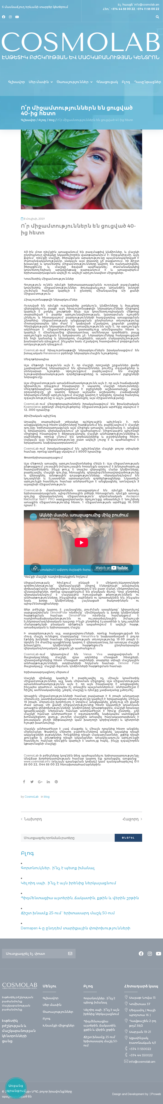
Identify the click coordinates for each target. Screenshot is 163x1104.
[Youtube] (17, 16)
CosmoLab (32, 796)
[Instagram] (10, 16)
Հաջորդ (131, 819)
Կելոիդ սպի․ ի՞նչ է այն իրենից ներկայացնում (68, 883)
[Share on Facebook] (24, 781)
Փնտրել (128, 837)
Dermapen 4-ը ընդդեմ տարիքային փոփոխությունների (75, 928)
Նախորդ (33, 819)
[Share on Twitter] (32, 781)
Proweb (156, 1094)
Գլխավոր (28, 120)
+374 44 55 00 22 (123, 9)
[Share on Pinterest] (56, 781)
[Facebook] (3, 16)
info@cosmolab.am (146, 4)
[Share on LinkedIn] (48, 781)
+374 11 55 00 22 (147, 9)
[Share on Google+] (40, 781)
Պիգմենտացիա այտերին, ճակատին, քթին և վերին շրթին (80, 898)
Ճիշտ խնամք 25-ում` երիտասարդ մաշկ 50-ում (68, 913)
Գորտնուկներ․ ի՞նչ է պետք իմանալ (58, 868)
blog (51, 120)
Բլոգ (42, 120)
